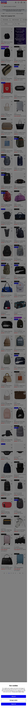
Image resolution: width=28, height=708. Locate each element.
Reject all (13, 704)
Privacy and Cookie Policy (18, 691)
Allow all (13, 696)
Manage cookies (13, 700)
